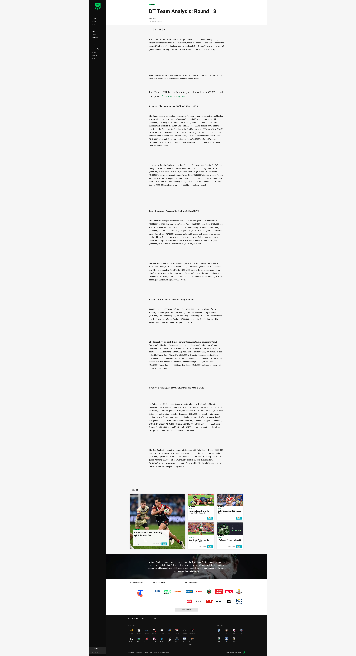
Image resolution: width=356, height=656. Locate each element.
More (93, 44)
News (93, 15)
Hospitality (95, 55)
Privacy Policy (139, 652)
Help (151, 652)
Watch (94, 18)
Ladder (94, 28)
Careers (146, 652)
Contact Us (156, 652)
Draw (93, 24)
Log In (96, 652)
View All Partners (186, 610)
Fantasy (95, 37)
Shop (93, 58)
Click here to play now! (173, 96)
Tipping (94, 41)
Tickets (94, 52)
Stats (94, 34)
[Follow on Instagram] (155, 618)
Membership (95, 49)
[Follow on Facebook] (147, 618)
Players (95, 31)
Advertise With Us (164, 652)
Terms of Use (131, 652)
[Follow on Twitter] (151, 618)
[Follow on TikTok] (143, 618)
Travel (94, 21)
